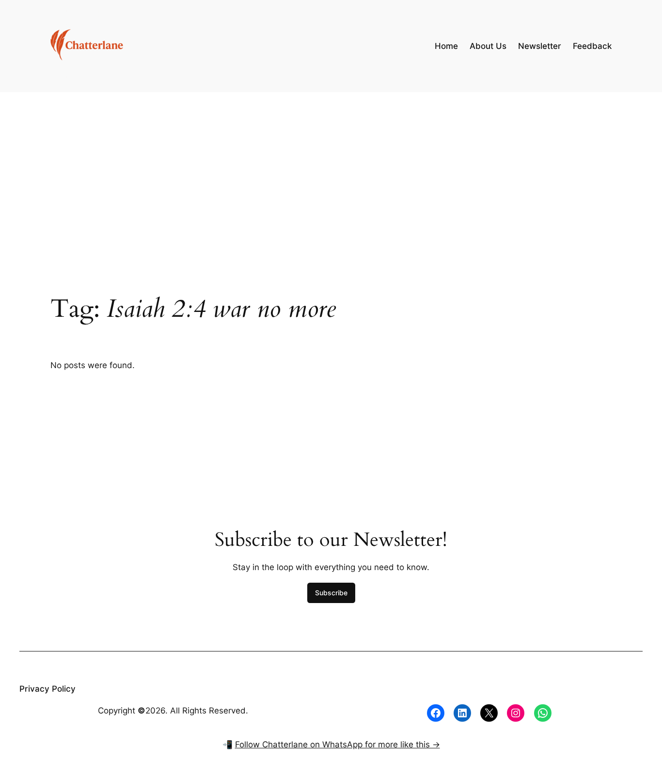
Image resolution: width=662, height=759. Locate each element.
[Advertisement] (331, 169)
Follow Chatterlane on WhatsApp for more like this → (337, 744)
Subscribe (331, 593)
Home (446, 46)
